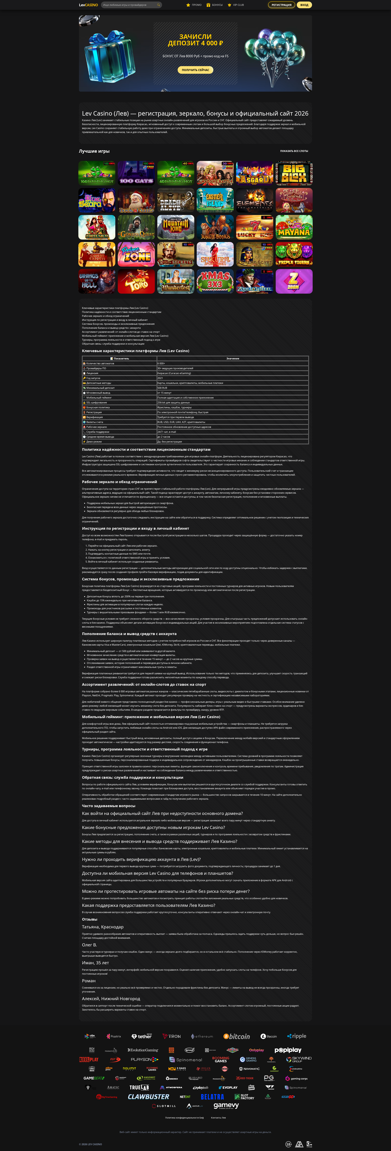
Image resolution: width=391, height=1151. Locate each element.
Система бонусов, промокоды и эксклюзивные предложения (118, 324)
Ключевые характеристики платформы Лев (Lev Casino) (115, 308)
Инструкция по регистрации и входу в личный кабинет (115, 320)
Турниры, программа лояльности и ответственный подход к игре (121, 339)
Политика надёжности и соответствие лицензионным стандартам (121, 312)
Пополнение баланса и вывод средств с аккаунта (111, 328)
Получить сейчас (195, 70)
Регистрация (282, 5)
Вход (304, 5)
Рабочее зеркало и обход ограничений (105, 316)
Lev (88, 4)
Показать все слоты (294, 151)
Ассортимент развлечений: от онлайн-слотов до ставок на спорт (121, 331)
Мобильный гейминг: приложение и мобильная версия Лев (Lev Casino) (125, 335)
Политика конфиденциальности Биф (184, 1117)
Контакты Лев (218, 1117)
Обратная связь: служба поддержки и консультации (113, 343)
